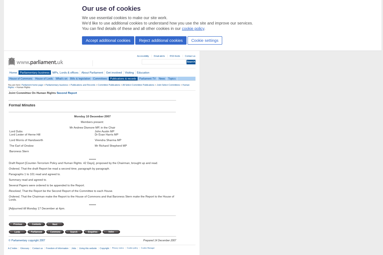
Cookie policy (132, 248)
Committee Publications (109, 85)
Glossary (24, 248)
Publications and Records (83, 85)
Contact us (190, 56)
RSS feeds (175, 56)
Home (13, 72)
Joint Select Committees (168, 85)
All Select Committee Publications (138, 85)
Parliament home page (32, 85)
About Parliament (92, 72)
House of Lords (44, 78)
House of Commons (20, 78)
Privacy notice (118, 248)
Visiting (129, 72)
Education (143, 72)
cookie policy (193, 28)
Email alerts (159, 56)
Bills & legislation (80, 78)
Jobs (73, 248)
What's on (61, 78)
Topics (172, 78)
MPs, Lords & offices (65, 72)
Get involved (114, 72)
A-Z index (12, 248)
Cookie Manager (148, 248)
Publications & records (123, 78)
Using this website (88, 248)
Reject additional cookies (161, 40)
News (162, 78)
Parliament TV (147, 78)
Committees (100, 78)
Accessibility (143, 56)
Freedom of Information (57, 248)
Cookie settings (204, 40)
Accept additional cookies (108, 40)
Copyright (104, 248)
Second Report (67, 92)
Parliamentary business (34, 72)
